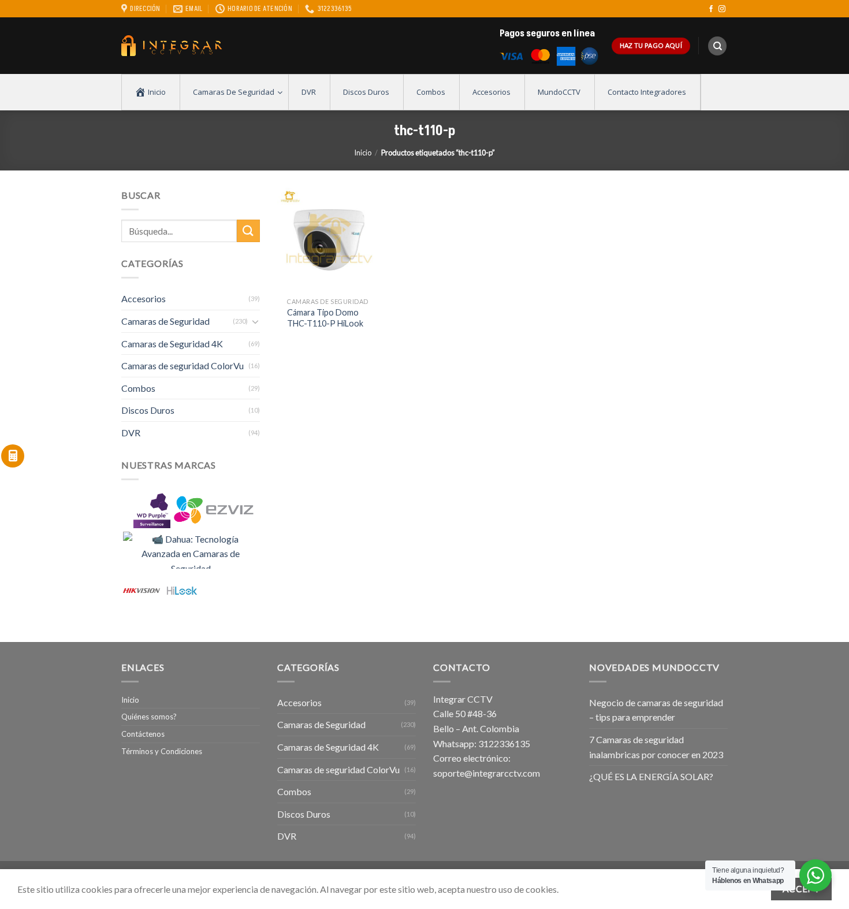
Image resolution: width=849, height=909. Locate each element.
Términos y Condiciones (161, 751)
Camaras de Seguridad (165, 321)
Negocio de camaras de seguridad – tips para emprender (656, 710)
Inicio (362, 152)
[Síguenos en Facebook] (711, 9)
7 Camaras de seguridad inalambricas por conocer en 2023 (656, 747)
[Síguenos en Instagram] (721, 9)
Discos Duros (147, 410)
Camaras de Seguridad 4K (172, 343)
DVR (130, 432)
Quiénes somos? (149, 716)
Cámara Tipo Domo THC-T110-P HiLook (325, 317)
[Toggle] (255, 321)
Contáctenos (143, 734)
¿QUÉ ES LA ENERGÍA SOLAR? (651, 776)
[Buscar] (717, 45)
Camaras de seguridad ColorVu (182, 365)
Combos (138, 388)
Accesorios (143, 298)
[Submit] (248, 231)
